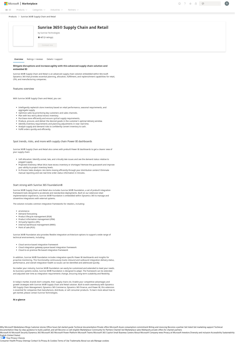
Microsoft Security (20, 332)
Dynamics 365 (34, 332)
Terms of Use (63, 340)
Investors (186, 332)
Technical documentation (85, 327)
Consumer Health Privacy (11, 340)
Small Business (119, 332)
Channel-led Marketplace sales (127, 329)
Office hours (51, 327)
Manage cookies (101, 340)
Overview (18, 59)
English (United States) (10, 335)
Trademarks (75, 340)
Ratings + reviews (35, 59)
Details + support (54, 59)
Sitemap (26, 340)
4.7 (42, 37)
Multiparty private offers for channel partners (162, 329)
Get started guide (65, 327)
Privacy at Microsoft (172, 332)
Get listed (188, 327)
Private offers (103, 327)
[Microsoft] (11, 3)
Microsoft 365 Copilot (103, 332)
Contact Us (36, 340)
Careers (130, 332)
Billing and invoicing (158, 327)
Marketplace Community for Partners (96, 329)
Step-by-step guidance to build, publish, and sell (36, 329)
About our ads (87, 340)
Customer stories (38, 327)
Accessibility (216, 332)
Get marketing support (203, 327)
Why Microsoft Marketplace (12, 327)
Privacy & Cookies (49, 340)
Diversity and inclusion (200, 332)
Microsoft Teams (85, 332)
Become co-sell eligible (69, 329)
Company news (156, 332)
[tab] (19, 59)
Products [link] (13, 16)
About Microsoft (141, 332)
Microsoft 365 (47, 332)
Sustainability (228, 332)
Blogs (27, 327)
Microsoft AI (5, 332)
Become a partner (176, 327)
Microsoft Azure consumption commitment (129, 327)
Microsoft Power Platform (65, 332)
